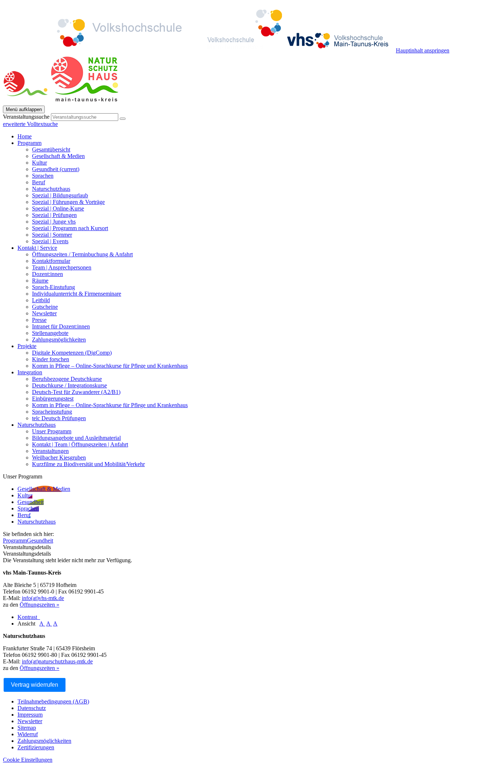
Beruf (38, 182)
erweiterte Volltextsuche (30, 124)
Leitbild (41, 300)
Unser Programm (51, 431)
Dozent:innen (47, 274)
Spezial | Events (50, 241)
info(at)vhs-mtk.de (43, 598)
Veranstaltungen (50, 451)
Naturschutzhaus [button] (36, 425)
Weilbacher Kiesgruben (59, 457)
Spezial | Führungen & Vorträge (68, 202)
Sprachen (42, 176)
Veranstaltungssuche (26, 117)
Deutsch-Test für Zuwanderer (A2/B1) (76, 392)
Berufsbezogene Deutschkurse (67, 379)
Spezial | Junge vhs (54, 221)
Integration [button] (29, 372)
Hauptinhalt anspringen (422, 50)
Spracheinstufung (52, 412)
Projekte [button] (26, 346)
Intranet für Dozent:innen (61, 326)
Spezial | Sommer (52, 235)
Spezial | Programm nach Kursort (70, 228)
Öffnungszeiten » (39, 605)
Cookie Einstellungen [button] (27, 760)
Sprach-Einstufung (53, 287)
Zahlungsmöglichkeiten (59, 339)
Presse (39, 320)
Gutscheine (45, 307)
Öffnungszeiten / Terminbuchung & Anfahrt (82, 254)
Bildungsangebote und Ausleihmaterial (76, 438)
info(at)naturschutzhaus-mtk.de (57, 661)
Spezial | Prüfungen (54, 215)
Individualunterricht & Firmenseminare (76, 294)
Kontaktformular (51, 261)
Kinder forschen (50, 359)
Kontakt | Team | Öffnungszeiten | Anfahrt (80, 444)
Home (24, 136)
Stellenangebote (50, 333)
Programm (15, 540)
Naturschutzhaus (51, 189)
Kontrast (28, 617)
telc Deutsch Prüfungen (59, 418)
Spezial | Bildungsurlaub (60, 195)
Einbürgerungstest (52, 398)
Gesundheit (55, 169)
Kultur (39, 162)
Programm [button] (29, 143)
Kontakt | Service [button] (37, 248)
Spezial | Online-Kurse (58, 208)
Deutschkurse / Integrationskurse (69, 385)
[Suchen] (123, 119)
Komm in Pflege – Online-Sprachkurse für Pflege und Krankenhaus (110, 366)
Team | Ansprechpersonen (61, 267)
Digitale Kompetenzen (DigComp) (72, 353)
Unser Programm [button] (22, 476)
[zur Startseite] (199, 50)
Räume (40, 280)
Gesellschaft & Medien (58, 156)
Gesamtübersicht (51, 149)
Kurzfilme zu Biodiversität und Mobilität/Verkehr (88, 464)
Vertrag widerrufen (34, 685)
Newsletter (44, 313)
